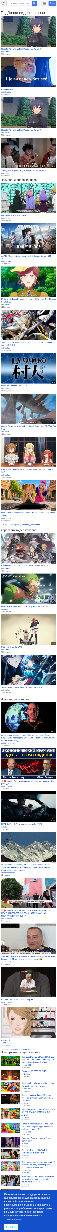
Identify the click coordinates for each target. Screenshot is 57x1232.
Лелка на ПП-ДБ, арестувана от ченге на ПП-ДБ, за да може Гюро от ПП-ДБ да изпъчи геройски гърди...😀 (28, 957)
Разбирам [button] (11, 1227)
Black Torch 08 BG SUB (11, 647)
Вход (52, 3)
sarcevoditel (7, 786)
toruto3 (5, 609)
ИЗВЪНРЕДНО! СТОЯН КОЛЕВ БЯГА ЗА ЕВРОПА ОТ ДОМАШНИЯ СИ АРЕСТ (38, 1112)
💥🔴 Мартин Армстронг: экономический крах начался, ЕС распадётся (27, 782)
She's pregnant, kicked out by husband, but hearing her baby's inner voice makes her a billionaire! (38, 1179)
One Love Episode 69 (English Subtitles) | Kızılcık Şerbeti (34, 1151)
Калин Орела (7, 89)
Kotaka (5, 827)
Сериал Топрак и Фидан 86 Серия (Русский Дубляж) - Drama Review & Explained (37, 1098)
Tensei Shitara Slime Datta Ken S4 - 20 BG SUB (22, 687)
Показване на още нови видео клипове (18, 1049)
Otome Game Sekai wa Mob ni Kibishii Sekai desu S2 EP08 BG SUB (28, 427)
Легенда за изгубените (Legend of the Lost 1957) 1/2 (24, 170)
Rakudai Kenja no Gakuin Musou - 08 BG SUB (21, 49)
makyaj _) (5, 1040)
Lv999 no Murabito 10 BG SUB (14, 386)
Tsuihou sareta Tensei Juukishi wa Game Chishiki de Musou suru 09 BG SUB (26, 343)
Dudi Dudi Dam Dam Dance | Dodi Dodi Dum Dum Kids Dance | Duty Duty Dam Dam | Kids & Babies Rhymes (38, 1059)
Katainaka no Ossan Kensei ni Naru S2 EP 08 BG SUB (24, 566)
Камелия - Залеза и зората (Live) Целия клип (36, 1139)
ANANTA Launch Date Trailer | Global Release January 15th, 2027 (26, 257)
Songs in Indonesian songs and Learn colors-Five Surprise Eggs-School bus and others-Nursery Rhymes (37, 1126)
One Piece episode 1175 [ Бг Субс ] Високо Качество (24, 606)
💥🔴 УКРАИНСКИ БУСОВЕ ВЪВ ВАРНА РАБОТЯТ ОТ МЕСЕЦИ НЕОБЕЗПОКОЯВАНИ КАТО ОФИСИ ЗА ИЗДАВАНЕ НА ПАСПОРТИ (26, 913)
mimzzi (26, 1156)
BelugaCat (7, 92)
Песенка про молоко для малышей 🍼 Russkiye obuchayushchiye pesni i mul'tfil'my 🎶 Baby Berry (38, 1165)
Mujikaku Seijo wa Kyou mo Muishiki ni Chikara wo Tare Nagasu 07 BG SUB (28, 300)
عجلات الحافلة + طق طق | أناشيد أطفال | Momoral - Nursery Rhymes (38, 1084)
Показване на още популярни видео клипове (20, 524)
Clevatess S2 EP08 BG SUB (33, 1071)
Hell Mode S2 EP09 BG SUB (13, 215)
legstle (26, 1144)
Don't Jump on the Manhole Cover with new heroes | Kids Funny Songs (28, 514)
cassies (26, 1103)
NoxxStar (6, 51)
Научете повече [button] (13, 1219)
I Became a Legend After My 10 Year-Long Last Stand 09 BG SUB (27, 470)
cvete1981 (7, 261)
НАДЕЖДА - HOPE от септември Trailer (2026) (21, 824)
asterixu (6, 173)
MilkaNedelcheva (9, 743)
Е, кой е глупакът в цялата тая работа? (18, 999)
